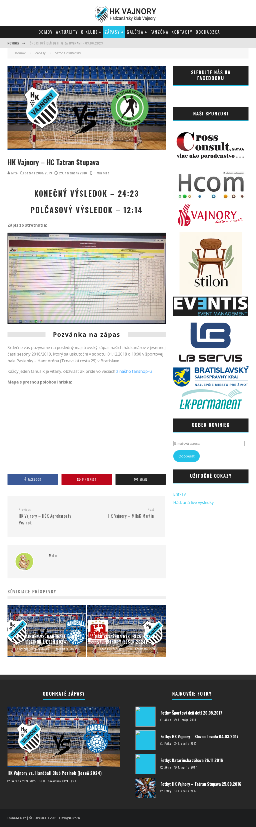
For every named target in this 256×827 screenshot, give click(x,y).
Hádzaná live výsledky (193, 502)
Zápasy (112, 32)
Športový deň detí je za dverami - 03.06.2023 (66, 43)
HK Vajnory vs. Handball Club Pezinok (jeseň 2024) (55, 773)
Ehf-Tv (179, 494)
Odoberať (186, 456)
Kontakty (182, 32)
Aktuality (67, 32)
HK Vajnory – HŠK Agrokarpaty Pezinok (45, 516)
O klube (89, 32)
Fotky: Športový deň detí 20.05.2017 (191, 713)
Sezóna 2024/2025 (24, 781)
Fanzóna (159, 32)
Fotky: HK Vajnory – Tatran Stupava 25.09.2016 (200, 784)
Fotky (167, 743)
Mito (14, 172)
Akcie (168, 720)
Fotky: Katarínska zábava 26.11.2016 (191, 760)
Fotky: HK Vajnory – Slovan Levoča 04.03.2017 (199, 737)
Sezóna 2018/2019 (38, 173)
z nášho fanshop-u (134, 371)
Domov (45, 32)
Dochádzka (208, 32)
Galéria (135, 32)
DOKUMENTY (17, 818)
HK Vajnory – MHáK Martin (131, 513)
